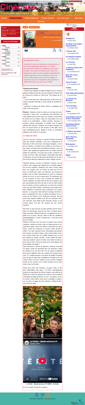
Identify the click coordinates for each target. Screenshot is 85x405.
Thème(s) (5, 49)
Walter (68, 155)
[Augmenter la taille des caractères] (54, 51)
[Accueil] (42, 15)
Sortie (4, 64)
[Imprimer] (26, 51)
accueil (25, 27)
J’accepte (64, 1)
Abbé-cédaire (78, 18)
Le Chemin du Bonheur (71, 99)
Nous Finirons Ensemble (71, 138)
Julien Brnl (57, 40)
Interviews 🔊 (42, 21)
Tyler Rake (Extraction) (74, 93)
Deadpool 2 (70, 38)
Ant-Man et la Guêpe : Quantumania (74, 45)
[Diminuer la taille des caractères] (60, 51)
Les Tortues (70, 62)
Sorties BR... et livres (8, 31)
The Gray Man (71, 106)
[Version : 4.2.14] (81, 402)
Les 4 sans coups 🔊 (64, 18)
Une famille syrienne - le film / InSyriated (74, 118)
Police (68, 111)
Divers (4, 60)
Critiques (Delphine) (31, 18)
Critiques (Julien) (15, 18)
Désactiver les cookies (75, 1)
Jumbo (68, 88)
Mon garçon (70, 144)
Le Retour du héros (73, 131)
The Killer (69, 149)
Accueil (4, 18)
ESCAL (79, 403)
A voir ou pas (6, 53)
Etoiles (4, 56)
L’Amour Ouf (71, 51)
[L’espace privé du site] (42, 396)
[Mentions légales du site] (37, 396)
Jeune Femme (71, 82)
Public (4, 46)
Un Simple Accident (73, 57)
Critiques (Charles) (47, 18)
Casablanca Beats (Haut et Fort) (73, 125)
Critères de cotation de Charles (9, 34)
